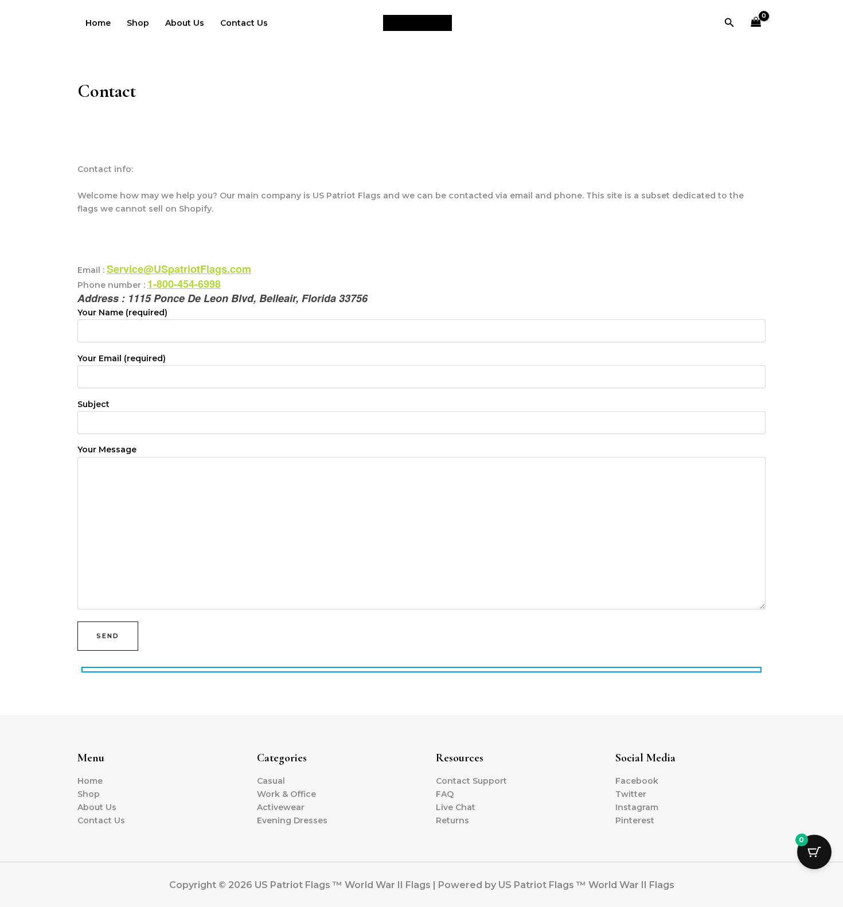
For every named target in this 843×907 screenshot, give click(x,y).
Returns (452, 820)
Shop (138, 23)
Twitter (630, 794)
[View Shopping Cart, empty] (756, 23)
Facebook (636, 781)
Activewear (281, 807)
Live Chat (455, 807)
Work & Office (286, 794)
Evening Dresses (292, 820)
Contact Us (244, 23)
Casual (271, 781)
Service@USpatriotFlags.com (179, 268)
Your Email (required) (121, 358)
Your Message (106, 449)
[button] (729, 22)
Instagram (636, 807)
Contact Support (471, 781)
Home (98, 23)
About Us (184, 23)
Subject (93, 404)
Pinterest (634, 820)
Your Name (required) (122, 312)
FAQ (445, 794)
